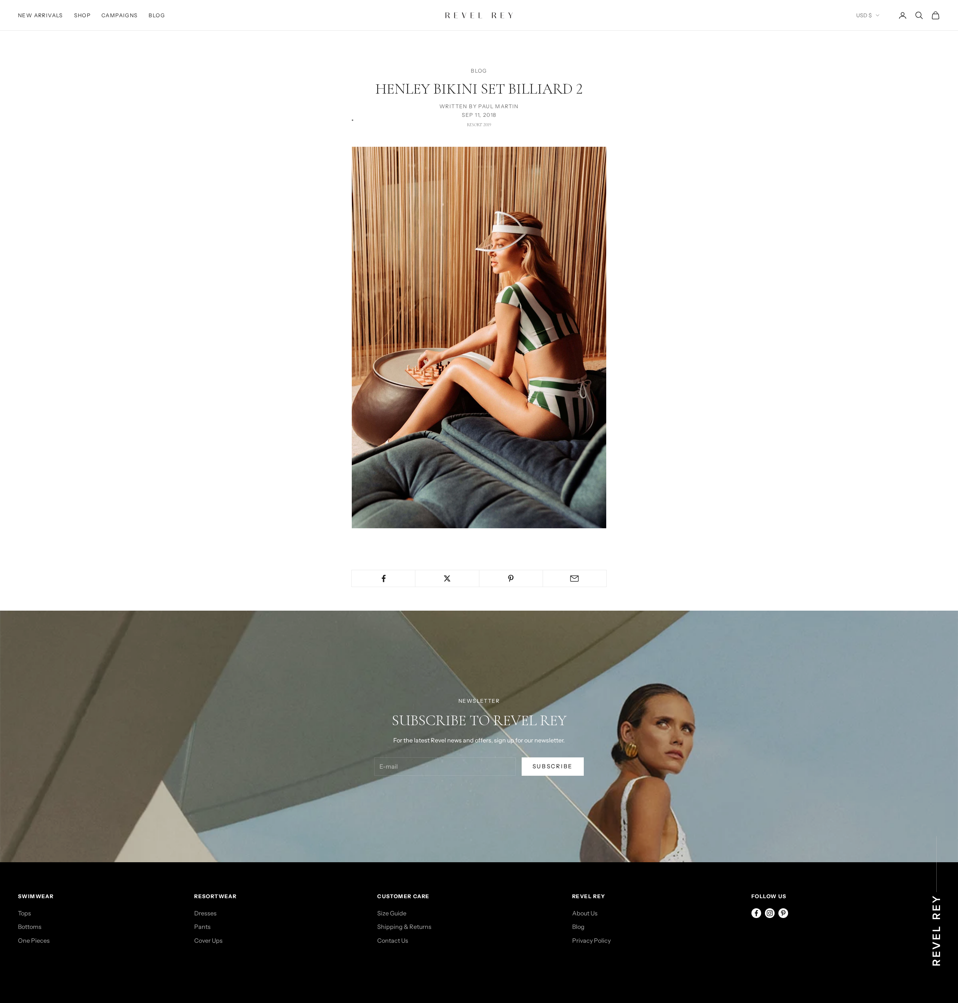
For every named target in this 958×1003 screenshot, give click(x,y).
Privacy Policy (591, 940)
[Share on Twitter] (447, 578)
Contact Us (392, 940)
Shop (82, 15)
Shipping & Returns (404, 926)
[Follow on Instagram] (770, 913)
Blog (157, 15)
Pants (202, 926)
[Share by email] (574, 578)
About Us (585, 913)
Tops (24, 913)
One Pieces (34, 940)
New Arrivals (40, 15)
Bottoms (30, 926)
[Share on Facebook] (383, 578)
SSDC (51, 968)
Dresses (205, 913)
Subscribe (553, 766)
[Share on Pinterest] (511, 578)
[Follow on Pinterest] (783, 913)
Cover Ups (208, 940)
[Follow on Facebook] (756, 913)
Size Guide (391, 913)
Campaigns (119, 15)
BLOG (479, 70)
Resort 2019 (479, 124)
